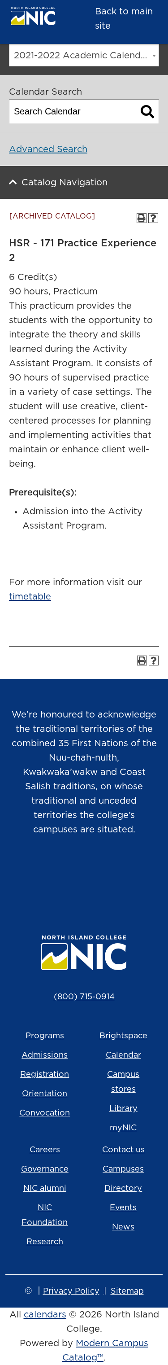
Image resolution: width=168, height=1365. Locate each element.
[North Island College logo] (38, 18)
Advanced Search (48, 149)
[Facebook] (72, 875)
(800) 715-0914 (84, 997)
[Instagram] (46, 875)
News (123, 1227)
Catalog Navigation (65, 182)
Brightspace (123, 1036)
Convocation (44, 1113)
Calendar (123, 1055)
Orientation (44, 1094)
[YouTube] (97, 875)
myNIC (123, 1128)
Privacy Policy (71, 1291)
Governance (45, 1169)
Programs (45, 1036)
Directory (123, 1189)
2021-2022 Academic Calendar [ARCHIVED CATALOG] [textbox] (86, 55)
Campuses (123, 1169)
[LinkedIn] (122, 875)
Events (123, 1208)
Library (123, 1109)
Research (44, 1242)
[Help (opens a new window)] (153, 218)
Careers (45, 1150)
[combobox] (84, 55)
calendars (45, 1314)
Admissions (45, 1055)
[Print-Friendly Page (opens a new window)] (141, 218)
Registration (44, 1075)
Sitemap (127, 1291)
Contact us (123, 1150)
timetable (30, 596)
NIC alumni (44, 1189)
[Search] (147, 111)
